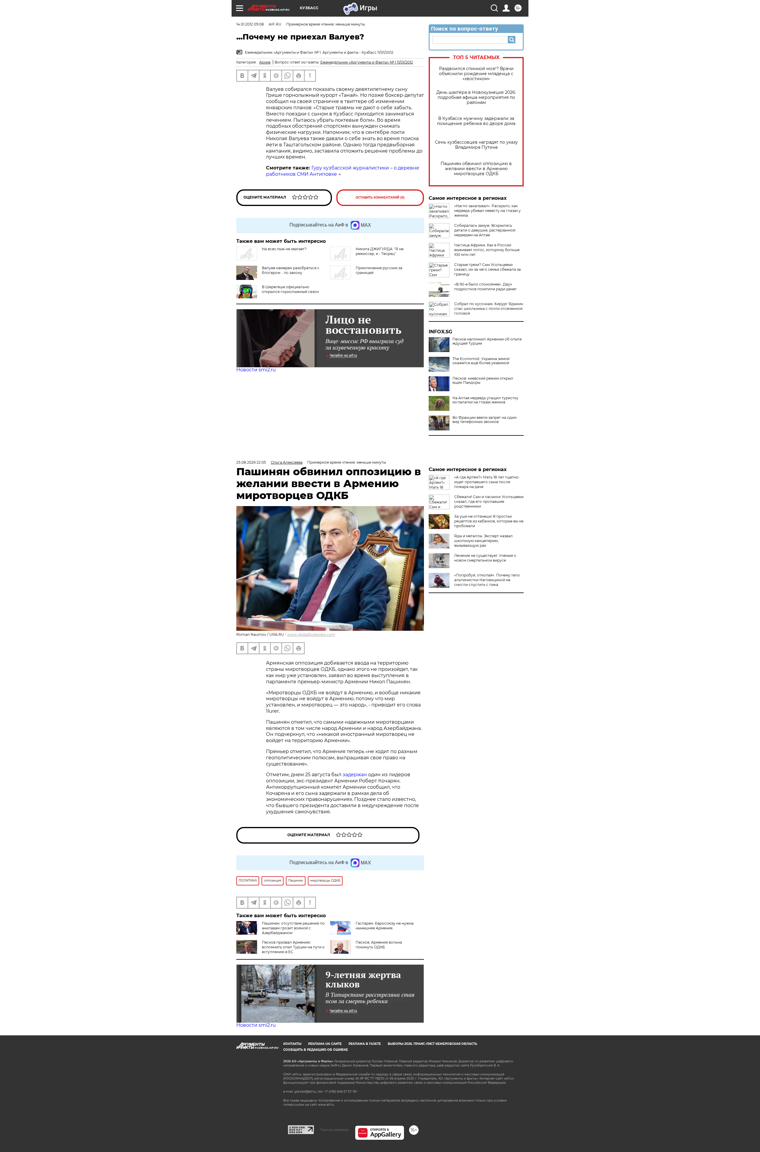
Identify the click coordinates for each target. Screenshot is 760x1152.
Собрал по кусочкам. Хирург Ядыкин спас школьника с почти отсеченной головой (488, 309)
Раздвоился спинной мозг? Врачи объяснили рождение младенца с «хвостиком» (476, 73)
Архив (264, 62)
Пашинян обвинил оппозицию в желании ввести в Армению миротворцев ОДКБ (476, 168)
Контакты (292, 1044)
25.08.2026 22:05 (251, 462)
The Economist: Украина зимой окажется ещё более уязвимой (480, 361)
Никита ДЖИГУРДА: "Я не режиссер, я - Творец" (379, 251)
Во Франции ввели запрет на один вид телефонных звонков (484, 420)
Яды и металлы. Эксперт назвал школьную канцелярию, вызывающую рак (483, 541)
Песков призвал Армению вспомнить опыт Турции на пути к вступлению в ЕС (293, 947)
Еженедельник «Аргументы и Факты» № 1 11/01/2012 (366, 62)
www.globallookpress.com (311, 634)
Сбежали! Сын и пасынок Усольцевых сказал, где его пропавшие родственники (489, 501)
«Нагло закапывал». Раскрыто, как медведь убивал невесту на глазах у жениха (487, 211)
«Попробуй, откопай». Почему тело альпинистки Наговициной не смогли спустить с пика (487, 580)
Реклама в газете (365, 1044)
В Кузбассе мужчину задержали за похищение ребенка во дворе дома (476, 121)
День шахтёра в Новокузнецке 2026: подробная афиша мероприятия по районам (476, 97)
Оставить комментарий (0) (380, 197)
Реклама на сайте (325, 1044)
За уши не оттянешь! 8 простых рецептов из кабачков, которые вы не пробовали (488, 521)
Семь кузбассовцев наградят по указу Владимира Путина (476, 145)
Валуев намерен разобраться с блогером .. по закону (290, 270)
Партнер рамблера (334, 1130)
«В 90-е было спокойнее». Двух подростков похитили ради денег (485, 286)
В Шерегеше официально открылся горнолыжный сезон (290, 289)
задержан (355, 774)
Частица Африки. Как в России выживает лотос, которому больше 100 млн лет (487, 250)
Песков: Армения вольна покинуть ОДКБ (379, 944)
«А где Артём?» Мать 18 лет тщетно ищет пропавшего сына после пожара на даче (486, 482)
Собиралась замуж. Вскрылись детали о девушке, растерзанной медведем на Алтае (484, 230)
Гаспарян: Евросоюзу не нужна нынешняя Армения (385, 925)
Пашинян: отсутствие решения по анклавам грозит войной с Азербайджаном (293, 928)
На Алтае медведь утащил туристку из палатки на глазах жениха (485, 400)
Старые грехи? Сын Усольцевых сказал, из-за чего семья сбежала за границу (487, 269)
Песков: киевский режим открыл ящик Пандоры (482, 380)
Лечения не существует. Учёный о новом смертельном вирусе (485, 557)
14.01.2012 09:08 (250, 24)
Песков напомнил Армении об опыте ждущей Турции (487, 341)
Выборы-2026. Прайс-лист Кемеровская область (432, 1044)
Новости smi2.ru (256, 370)
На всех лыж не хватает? (284, 249)
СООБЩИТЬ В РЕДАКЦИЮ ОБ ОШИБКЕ (315, 1050)
